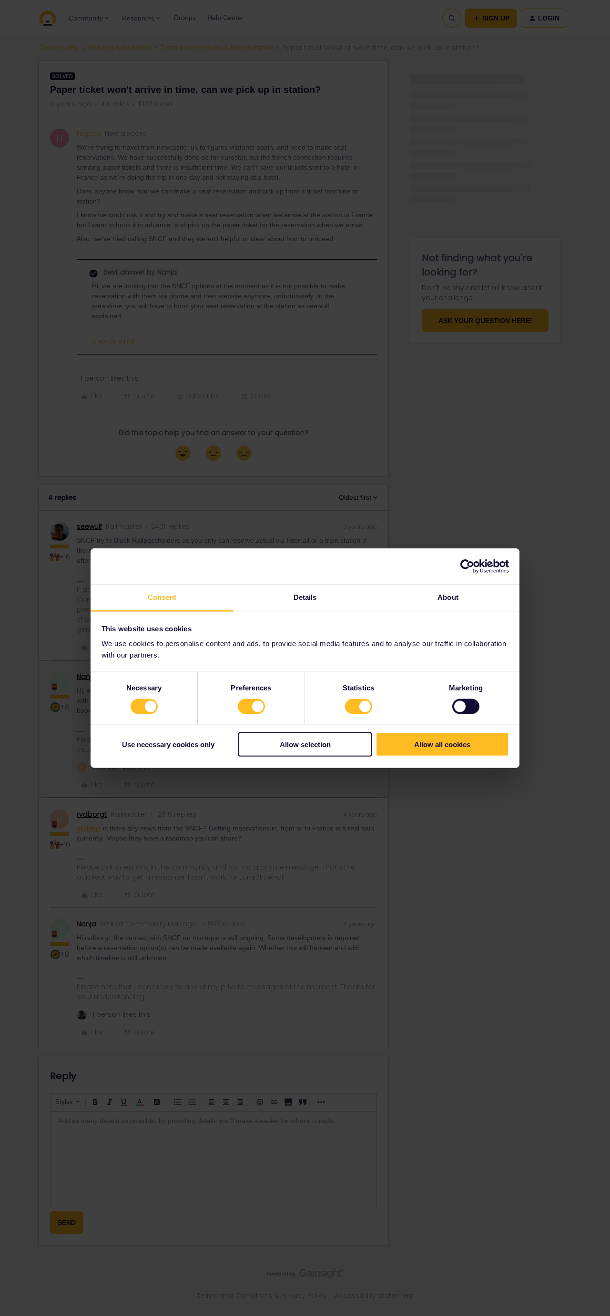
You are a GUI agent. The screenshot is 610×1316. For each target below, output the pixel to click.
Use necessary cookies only (168, 744)
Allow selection (305, 744)
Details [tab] (305, 597)
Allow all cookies (442, 744)
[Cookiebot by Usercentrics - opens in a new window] (467, 566)
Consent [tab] (162, 597)
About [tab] (447, 597)
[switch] (251, 706)
